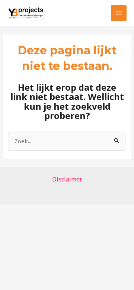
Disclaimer (67, 179)
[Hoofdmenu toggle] (119, 13)
